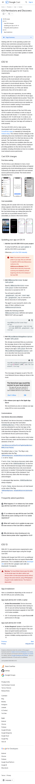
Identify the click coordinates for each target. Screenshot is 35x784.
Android (3, 721)
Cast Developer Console (8, 685)
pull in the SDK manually (19, 252)
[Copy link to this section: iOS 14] (9, 62)
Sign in (31, 2)
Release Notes (5, 691)
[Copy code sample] (32, 320)
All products (4, 768)
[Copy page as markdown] (9, 13)
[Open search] (26, 2)
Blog (2, 699)
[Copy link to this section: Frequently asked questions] (26, 498)
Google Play (4, 739)
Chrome (3, 724)
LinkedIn (3, 707)
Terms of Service (6, 688)
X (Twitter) (4, 710)
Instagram (4, 704)
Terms (3, 775)
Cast (18, 2)
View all (3, 741)
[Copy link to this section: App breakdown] (16, 589)
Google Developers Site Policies (19, 655)
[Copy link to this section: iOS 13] (9, 545)
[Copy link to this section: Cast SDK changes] (18, 157)
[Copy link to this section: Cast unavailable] (14, 201)
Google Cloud (5, 736)
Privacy (9, 775)
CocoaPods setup (7, 131)
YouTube (4, 713)
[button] (17, 37)
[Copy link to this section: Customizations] (14, 413)
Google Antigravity (6, 733)
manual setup (5, 134)
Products (9, 7)
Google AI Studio (6, 730)
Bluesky (3, 701)
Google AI (4, 765)
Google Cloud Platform (7, 762)
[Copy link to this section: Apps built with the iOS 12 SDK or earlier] (29, 600)
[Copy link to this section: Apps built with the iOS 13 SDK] (23, 623)
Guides (20, 7)
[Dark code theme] (29, 320)
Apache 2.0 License (28, 653)
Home (3, 7)
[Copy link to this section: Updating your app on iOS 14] (26, 240)
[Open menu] (3, 2)
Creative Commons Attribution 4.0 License (22, 652)
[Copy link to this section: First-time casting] (15, 160)
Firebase (3, 727)
